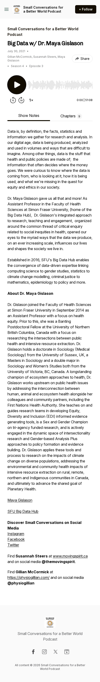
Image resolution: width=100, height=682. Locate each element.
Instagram (15, 533)
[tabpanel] (50, 359)
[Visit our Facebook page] (33, 651)
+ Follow (86, 9)
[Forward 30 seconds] (21, 100)
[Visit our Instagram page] (44, 651)
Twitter (13, 545)
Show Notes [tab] (28, 115)
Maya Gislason (19, 500)
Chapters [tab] (70, 116)
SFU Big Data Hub (22, 511)
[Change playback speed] (31, 100)
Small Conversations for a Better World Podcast (43, 9)
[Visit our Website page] (66, 651)
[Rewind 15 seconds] (13, 100)
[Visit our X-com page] (55, 651)
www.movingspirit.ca (70, 556)
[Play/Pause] (16, 84)
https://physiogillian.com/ (28, 577)
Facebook (16, 539)
